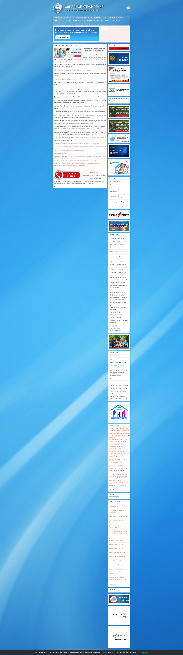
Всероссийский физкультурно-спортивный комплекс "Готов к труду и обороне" (118, 579)
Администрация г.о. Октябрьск (116, 548)
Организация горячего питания (117, 379)
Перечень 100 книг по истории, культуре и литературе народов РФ (118, 397)
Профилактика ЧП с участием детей (119, 385)
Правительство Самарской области (118, 516)
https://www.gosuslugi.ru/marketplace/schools (65, 79)
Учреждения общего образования (118, 188)
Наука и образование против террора (118, 569)
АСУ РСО (111, 585)
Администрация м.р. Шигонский (117, 556)
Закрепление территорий (60, 153)
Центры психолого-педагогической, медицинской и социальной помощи (119, 201)
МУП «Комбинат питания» (115, 560)
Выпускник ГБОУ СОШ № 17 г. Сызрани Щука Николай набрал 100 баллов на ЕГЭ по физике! (118, 461)
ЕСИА (111, 359)
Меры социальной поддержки (117, 261)
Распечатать (58, 186)
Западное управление (115, 181)
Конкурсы (74, 20)
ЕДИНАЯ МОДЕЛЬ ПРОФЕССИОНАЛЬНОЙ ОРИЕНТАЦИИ (100, 20)
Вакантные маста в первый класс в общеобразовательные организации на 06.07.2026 (75, 160)
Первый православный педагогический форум (115, 329)
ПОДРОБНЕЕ (115, 100)
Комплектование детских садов (118, 362)
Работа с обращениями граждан (118, 244)
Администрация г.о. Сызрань (116, 544)
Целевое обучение (121, 20)
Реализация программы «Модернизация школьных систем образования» (118, 307)
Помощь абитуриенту (115, 317)
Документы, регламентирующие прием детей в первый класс (69, 150)
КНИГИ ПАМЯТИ (114, 325)
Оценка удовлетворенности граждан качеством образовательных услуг (119, 278)
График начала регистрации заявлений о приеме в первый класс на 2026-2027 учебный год (76, 143)
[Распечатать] (54, 186)
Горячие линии (113, 248)
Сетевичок (111, 573)
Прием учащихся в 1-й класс (117, 365)
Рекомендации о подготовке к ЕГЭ (118, 382)
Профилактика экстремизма (117, 269)
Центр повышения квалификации (118, 206)
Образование (98, 17)
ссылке (57, 97)
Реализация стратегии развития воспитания (118, 273)
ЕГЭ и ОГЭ (105, 17)
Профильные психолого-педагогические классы (116, 313)
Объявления (81, 20)
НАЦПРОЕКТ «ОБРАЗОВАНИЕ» (116, 17)
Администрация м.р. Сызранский (117, 552)
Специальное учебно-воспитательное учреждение (117, 192)
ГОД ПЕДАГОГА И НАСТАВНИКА (118, 241)
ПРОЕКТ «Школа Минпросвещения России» (81, 17)
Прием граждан (114, 356)
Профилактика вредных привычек (118, 388)
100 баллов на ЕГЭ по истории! (116, 488)
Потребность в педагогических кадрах (118, 256)
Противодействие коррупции (61, 20)
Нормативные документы (60, 17)
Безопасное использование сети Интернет (118, 392)
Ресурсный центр (114, 184)
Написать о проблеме (63, 37)
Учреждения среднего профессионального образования (118, 197)
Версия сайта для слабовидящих (119, 48)
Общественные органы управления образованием (118, 252)
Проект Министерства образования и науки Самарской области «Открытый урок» (118, 533)
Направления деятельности (117, 238)
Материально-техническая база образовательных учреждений (118, 265)
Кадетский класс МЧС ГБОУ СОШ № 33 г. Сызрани (119, 321)
